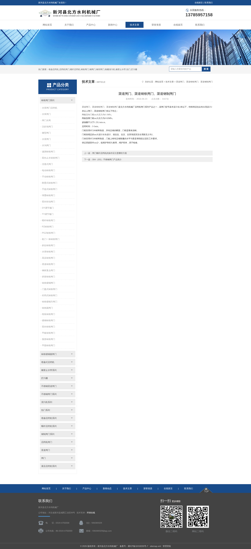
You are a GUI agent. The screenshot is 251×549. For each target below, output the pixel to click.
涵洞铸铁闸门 (48, 151)
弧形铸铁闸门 (48, 339)
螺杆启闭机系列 (49, 426)
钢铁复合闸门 (48, 270)
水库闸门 (46, 114)
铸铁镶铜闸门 (48, 283)
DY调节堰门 (48, 208)
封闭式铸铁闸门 (49, 295)
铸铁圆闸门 (47, 308)
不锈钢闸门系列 (49, 394)
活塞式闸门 (47, 164)
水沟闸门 (46, 145)
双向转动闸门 (48, 201)
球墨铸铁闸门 (48, 195)
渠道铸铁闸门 (48, 264)
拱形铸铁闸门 (48, 276)
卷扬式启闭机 (47, 362)
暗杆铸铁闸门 (48, 220)
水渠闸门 (46, 139)
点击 (71, 100)
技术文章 (134, 25)
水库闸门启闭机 (49, 108)
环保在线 (91, 513)
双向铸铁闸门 (48, 326)
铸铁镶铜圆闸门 (49, 354)
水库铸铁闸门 (48, 251)
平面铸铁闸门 (48, 345)
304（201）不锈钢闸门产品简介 (107, 159)
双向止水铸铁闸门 (50, 158)
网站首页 (47, 25)
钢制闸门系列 (47, 434)
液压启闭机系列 (49, 466)
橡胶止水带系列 (49, 370)
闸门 (43, 458)
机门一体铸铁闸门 (50, 239)
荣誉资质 (156, 25)
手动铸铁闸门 (48, 176)
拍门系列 (45, 410)
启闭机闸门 (46, 442)
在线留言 (199, 2)
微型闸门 (46, 133)
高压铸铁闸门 (48, 258)
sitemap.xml (155, 546)
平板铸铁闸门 (48, 333)
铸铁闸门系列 (47, 100)
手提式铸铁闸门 (49, 189)
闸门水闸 (46, 120)
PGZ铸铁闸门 (48, 233)
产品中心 (91, 25)
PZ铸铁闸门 (47, 226)
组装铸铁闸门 (48, 314)
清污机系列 (46, 402)
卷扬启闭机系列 (49, 418)
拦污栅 (44, 378)
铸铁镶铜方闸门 (49, 301)
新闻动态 (107, 488)
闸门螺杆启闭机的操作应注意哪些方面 (109, 153)
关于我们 (69, 25)
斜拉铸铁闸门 (48, 245)
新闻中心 (112, 25)
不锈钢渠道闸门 (49, 386)
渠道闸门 (45, 450)
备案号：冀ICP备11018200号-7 (134, 546)
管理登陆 (167, 546)
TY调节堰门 (47, 214)
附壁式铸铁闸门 (49, 183)
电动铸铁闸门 (48, 170)
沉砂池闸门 (47, 126)
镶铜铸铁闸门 (48, 320)
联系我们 (209, 2)
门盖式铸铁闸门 (49, 289)
